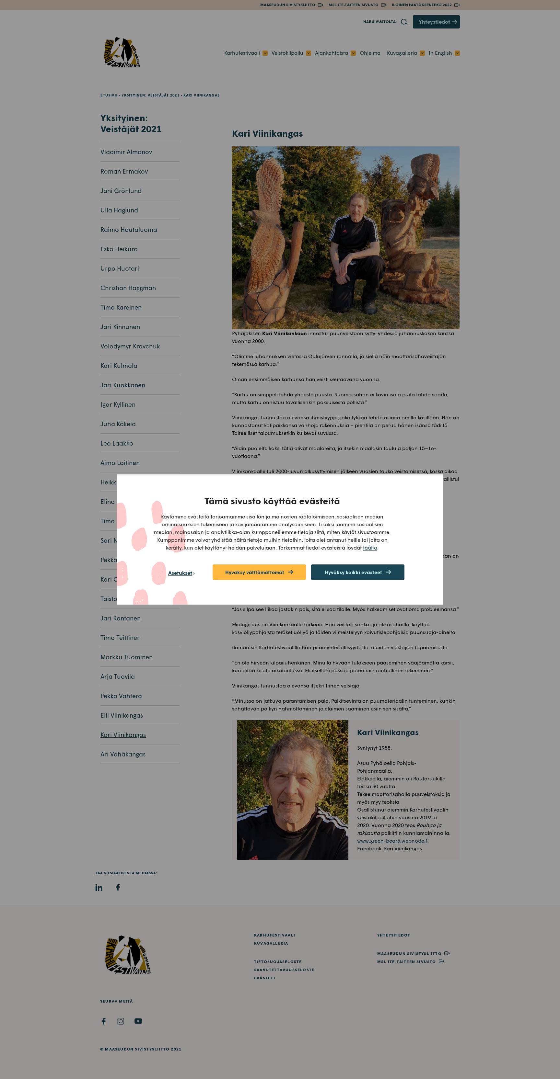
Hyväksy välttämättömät (254, 572)
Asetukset (180, 573)
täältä (370, 547)
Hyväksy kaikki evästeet (353, 572)
